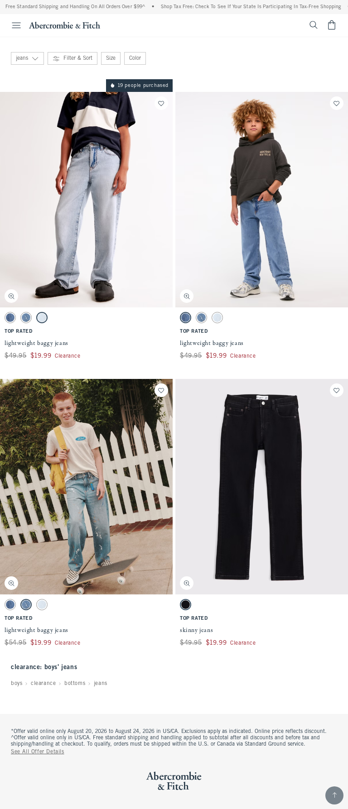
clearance (43, 683)
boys (16, 683)
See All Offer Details (37, 752)
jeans (100, 683)
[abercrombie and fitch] (64, 25)
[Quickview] (11, 296)
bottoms (74, 683)
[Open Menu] (12, 25)
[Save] (161, 103)
